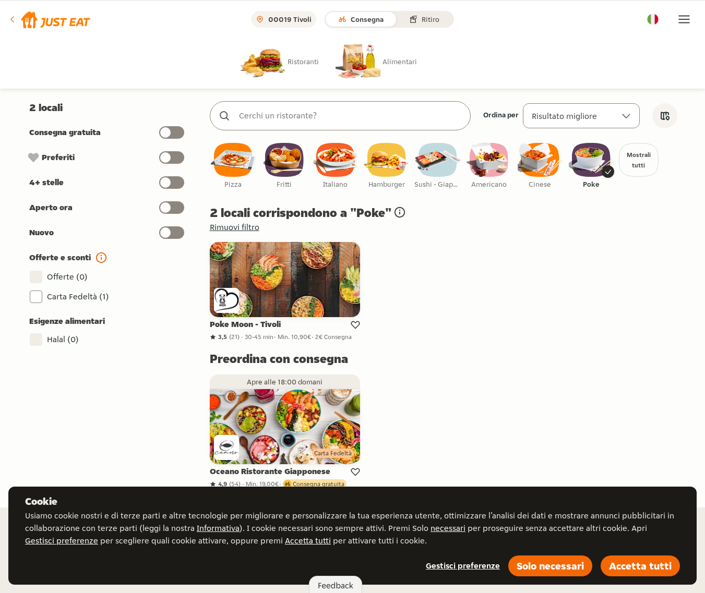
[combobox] (350, 116)
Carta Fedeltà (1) (78, 296)
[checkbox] (233, 166)
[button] (49, 19)
